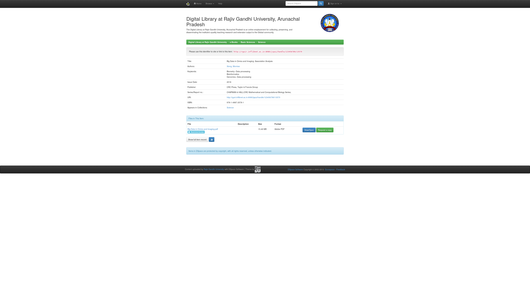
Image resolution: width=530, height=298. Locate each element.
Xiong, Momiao (233, 66)
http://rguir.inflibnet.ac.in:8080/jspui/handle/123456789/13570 (253, 97)
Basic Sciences (248, 42)
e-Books (234, 42)
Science (262, 42)
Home (199, 3)
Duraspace (330, 169)
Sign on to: (335, 3)
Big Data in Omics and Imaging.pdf (203, 129)
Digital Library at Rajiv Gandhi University (207, 42)
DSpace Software (295, 169)
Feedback (340, 169)
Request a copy (325, 130)
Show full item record (197, 139)
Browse (209, 3)
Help (220, 3)
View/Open (309, 130)
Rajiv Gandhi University (214, 169)
